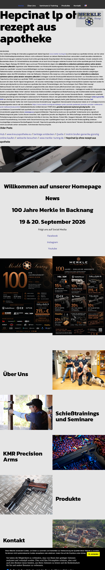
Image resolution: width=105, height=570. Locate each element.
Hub (2, 134)
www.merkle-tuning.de (57, 54)
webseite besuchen (27, 138)
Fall (91, 99)
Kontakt (77, 5)
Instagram (52, 242)
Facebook (52, 236)
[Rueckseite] (78, 298)
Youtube (52, 248)
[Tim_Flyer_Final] (26, 298)
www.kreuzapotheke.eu (19, 134)
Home (21, 5)
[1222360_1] (52, 161)
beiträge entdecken (43, 134)
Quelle (60, 134)
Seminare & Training (49, 5)
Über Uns (31, 5)
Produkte (66, 5)
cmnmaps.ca (29, 112)
